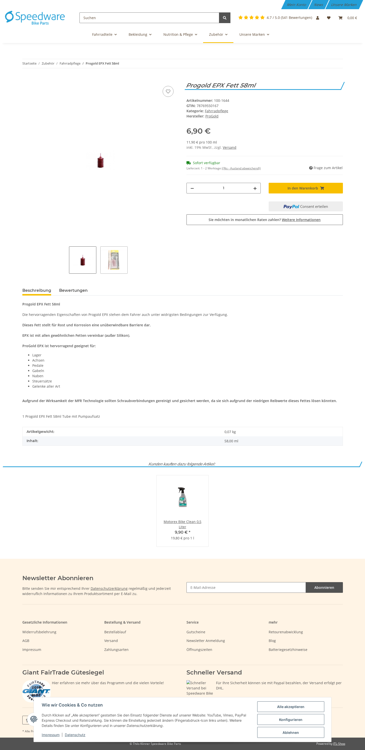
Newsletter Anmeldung (205, 640)
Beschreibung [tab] (36, 290)
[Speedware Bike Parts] (36, 17)
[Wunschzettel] (328, 17)
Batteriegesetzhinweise (288, 649)
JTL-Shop (339, 744)
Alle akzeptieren (290, 707)
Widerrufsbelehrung (39, 632)
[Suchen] (224, 17)
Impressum (31, 649)
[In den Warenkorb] (26, 79)
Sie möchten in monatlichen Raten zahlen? (265, 219)
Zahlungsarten (116, 649)
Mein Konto (297, 4)
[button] (317, 17)
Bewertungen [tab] (73, 290)
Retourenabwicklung (286, 632)
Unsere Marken (344, 4)
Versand (229, 147)
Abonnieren (324, 587)
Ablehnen (291, 732)
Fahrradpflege (216, 111)
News (319, 4)
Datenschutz (75, 735)
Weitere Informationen (301, 219)
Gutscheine (195, 632)
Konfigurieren (290, 719)
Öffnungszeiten (199, 649)
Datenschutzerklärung (109, 588)
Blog (272, 640)
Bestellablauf (115, 632)
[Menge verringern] (192, 188)
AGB (25, 640)
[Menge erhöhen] (255, 188)
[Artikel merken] (168, 91)
